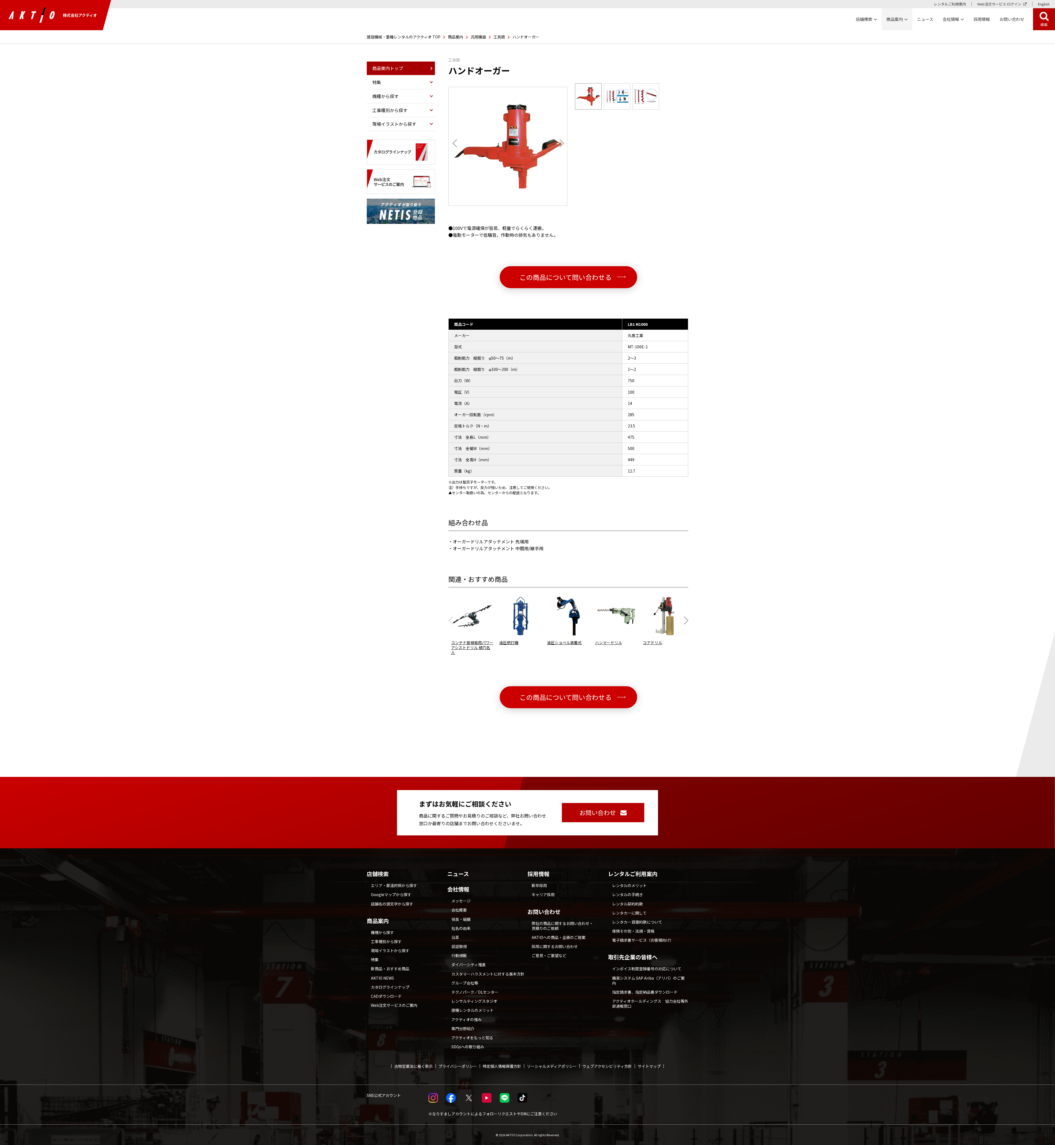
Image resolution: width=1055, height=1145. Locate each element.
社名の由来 (461, 928)
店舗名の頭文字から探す (392, 903)
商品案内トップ (387, 68)
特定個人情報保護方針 (502, 1066)
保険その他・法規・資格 (633, 931)
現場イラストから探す (390, 950)
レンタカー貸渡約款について (637, 921)
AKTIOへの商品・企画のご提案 (558, 937)
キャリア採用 (543, 894)
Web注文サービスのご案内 (394, 1005)
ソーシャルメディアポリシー (552, 1066)
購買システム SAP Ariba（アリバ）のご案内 (648, 980)
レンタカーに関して (629, 912)
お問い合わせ (544, 911)
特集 (375, 959)
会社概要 (459, 909)
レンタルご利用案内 (950, 4)
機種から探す (382, 932)
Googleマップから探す (391, 894)
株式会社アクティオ (80, 15)
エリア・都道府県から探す (394, 885)
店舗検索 (378, 873)
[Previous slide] (452, 620)
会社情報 (458, 889)
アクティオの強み (466, 1019)
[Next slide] (560, 143)
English (1044, 4)
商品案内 (455, 37)
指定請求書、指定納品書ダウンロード (645, 992)
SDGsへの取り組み (467, 1046)
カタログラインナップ (390, 987)
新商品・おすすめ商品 (390, 968)
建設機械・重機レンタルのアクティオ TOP (403, 37)
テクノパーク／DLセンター (474, 992)
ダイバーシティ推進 (468, 964)
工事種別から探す (386, 941)
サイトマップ (649, 1066)
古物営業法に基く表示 (413, 1066)
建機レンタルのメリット (472, 1010)
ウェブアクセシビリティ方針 (607, 1066)
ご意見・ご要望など (549, 955)
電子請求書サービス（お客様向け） (643, 940)
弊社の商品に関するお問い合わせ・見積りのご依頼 (562, 926)
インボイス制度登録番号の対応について (646, 968)
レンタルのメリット (629, 885)
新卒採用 (539, 885)
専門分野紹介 (462, 1028)
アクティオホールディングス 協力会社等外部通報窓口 (650, 1003)
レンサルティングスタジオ (474, 1001)
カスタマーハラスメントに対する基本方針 (487, 973)
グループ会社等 (464, 982)
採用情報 (981, 19)
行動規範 (459, 955)
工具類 (499, 37)
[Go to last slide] (456, 143)
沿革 (455, 937)
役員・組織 (461, 919)
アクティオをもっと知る (472, 1037)
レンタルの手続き (627, 894)
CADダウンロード (386, 996)
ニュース (458, 873)
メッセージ (461, 900)
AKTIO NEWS (382, 978)
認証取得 (459, 946)
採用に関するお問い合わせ (555, 946)
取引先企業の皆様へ (632, 957)
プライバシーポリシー (457, 1066)
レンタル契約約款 (627, 903)
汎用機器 (478, 37)
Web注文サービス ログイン (999, 4)
